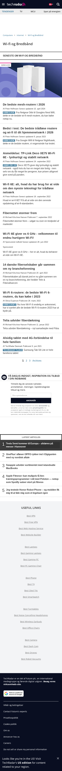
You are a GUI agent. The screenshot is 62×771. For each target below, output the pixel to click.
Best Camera (31, 640)
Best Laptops (31, 546)
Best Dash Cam (31, 646)
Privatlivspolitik (10, 717)
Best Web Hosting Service (31, 528)
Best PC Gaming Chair (31, 565)
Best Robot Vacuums (31, 659)
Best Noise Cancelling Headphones (31, 615)
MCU (33, 11)
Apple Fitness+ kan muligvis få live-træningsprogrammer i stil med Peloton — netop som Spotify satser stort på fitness (32, 479)
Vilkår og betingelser (13, 705)
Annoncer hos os (11, 736)
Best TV (31, 584)
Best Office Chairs (31, 628)
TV (21, 11)
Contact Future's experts (15, 711)
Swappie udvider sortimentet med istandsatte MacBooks (30, 466)
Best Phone (31, 578)
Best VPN (31, 515)
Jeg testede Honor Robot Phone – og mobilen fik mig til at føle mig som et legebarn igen (32, 491)
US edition (24, 762)
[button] (3, 4)
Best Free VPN (31, 522)
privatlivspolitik (38, 408)
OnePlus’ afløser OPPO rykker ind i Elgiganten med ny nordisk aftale (31, 456)
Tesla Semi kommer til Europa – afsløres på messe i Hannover (29, 445)
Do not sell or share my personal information (25, 749)
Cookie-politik (9, 724)
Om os (6, 730)
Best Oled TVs (31, 590)
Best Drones (31, 652)
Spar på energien (52, 11)
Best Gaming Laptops (31, 553)
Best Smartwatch (31, 596)
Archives (36, 361)
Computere (8, 35)
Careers (7, 743)
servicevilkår (43, 406)
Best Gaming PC (31, 559)
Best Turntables (31, 609)
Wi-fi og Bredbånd (35, 35)
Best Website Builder (31, 534)
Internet (20, 35)
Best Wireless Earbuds (31, 621)
